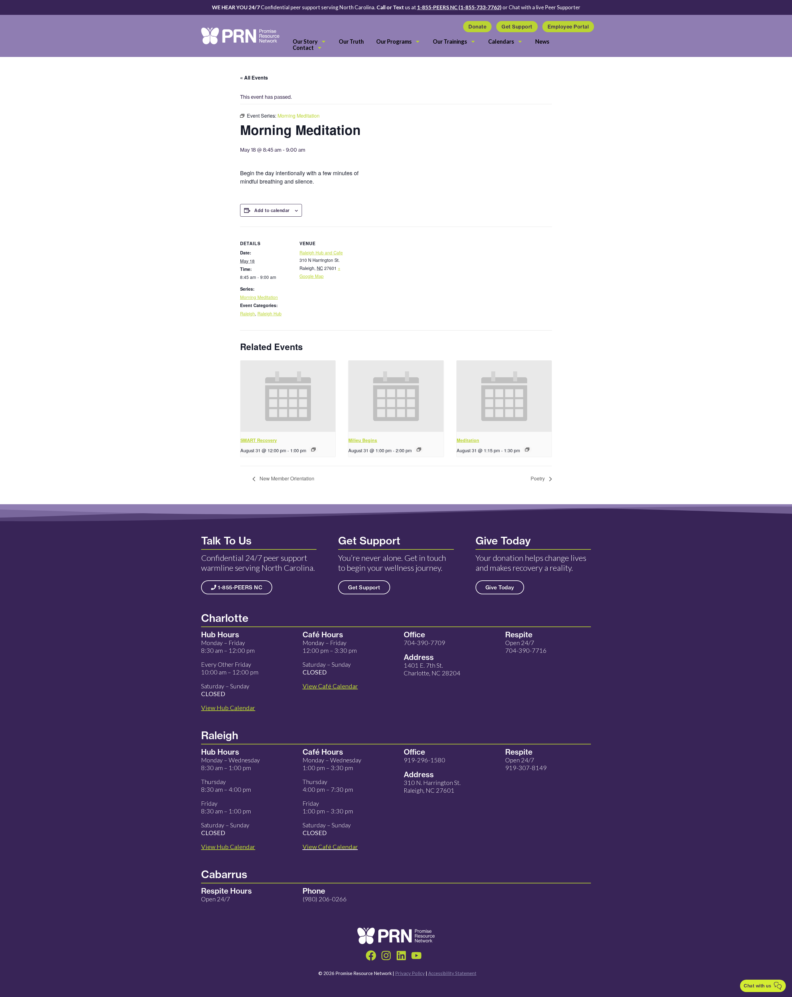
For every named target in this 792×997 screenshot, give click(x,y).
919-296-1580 (424, 760)
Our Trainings (450, 41)
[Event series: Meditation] (527, 449)
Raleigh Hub (269, 313)
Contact (303, 48)
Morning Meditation (259, 297)
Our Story (305, 41)
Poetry (538, 478)
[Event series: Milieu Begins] (419, 449)
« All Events (254, 77)
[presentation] (287, 396)
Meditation (468, 440)
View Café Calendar (330, 846)
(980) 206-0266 (325, 899)
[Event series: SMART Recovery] (313, 449)
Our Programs (394, 41)
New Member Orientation (286, 478)
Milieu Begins (362, 440)
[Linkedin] (401, 955)
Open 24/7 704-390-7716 (526, 646)
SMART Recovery (258, 440)
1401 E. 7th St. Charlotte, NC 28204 (432, 669)
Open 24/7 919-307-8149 (526, 763)
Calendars (501, 41)
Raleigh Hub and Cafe (321, 252)
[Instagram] (386, 955)
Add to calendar (272, 210)
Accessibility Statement (452, 973)
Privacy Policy (410, 973)
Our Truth (351, 41)
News (542, 41)
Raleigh (247, 313)
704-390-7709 (424, 642)
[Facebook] (371, 955)
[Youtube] (416, 955)
